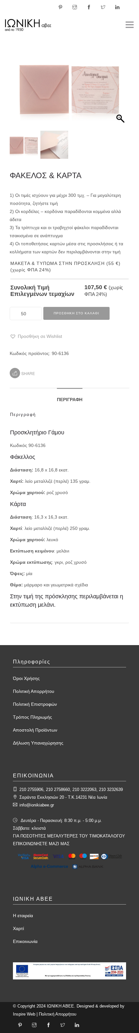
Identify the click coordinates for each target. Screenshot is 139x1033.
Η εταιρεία (23, 915)
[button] (121, 91)
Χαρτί (18, 928)
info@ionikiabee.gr (36, 805)
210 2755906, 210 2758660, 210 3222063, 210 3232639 (71, 789)
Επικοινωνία (25, 941)
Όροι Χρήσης (26, 678)
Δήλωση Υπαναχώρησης (38, 742)
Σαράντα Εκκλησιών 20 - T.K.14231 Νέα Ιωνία (63, 797)
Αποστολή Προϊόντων (35, 730)
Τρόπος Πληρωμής (32, 717)
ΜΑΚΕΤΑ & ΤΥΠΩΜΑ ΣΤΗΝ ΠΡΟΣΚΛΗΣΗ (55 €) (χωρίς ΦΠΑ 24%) (65, 266)
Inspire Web (24, 1014)
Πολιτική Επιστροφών (35, 704)
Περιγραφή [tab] (69, 399)
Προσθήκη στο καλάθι (76, 313)
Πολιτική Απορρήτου (33, 691)
